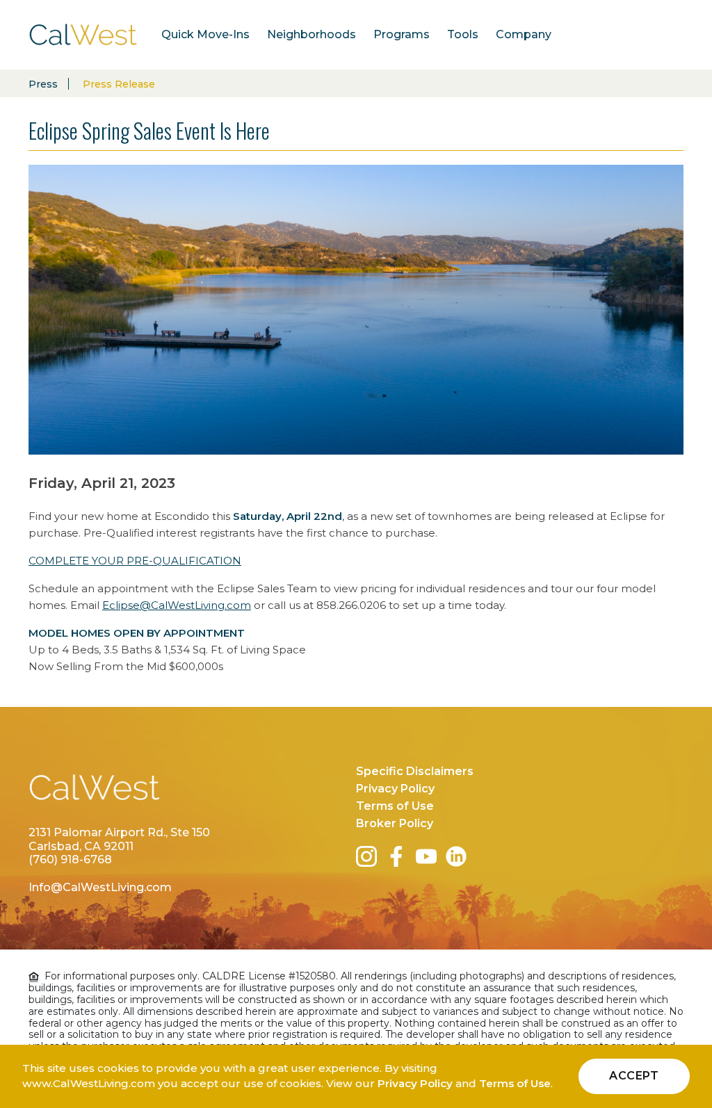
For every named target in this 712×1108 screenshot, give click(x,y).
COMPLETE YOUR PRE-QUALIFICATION (135, 560)
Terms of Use (395, 806)
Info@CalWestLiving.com (100, 887)
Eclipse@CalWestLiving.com (176, 605)
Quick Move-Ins (205, 34)
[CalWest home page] (83, 34)
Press (43, 84)
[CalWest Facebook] (399, 856)
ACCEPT (634, 1075)
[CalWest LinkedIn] (459, 856)
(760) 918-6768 (70, 859)
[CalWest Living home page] (95, 794)
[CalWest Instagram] (369, 856)
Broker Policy (394, 823)
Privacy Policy (395, 788)
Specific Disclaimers (415, 771)
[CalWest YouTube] (429, 856)
